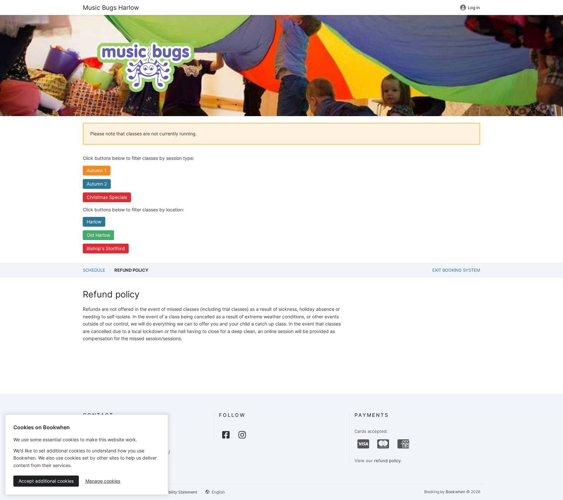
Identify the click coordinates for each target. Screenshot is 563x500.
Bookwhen (455, 491)
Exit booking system (456, 270)
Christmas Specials (107, 197)
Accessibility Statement (175, 492)
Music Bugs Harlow (111, 7)
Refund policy (131, 270)
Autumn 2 (97, 184)
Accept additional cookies (46, 481)
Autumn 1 (97, 170)
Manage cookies (102, 481)
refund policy (387, 460)
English (218, 492)
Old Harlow (98, 235)
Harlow (94, 221)
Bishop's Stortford (106, 248)
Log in (474, 7)
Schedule (94, 270)
